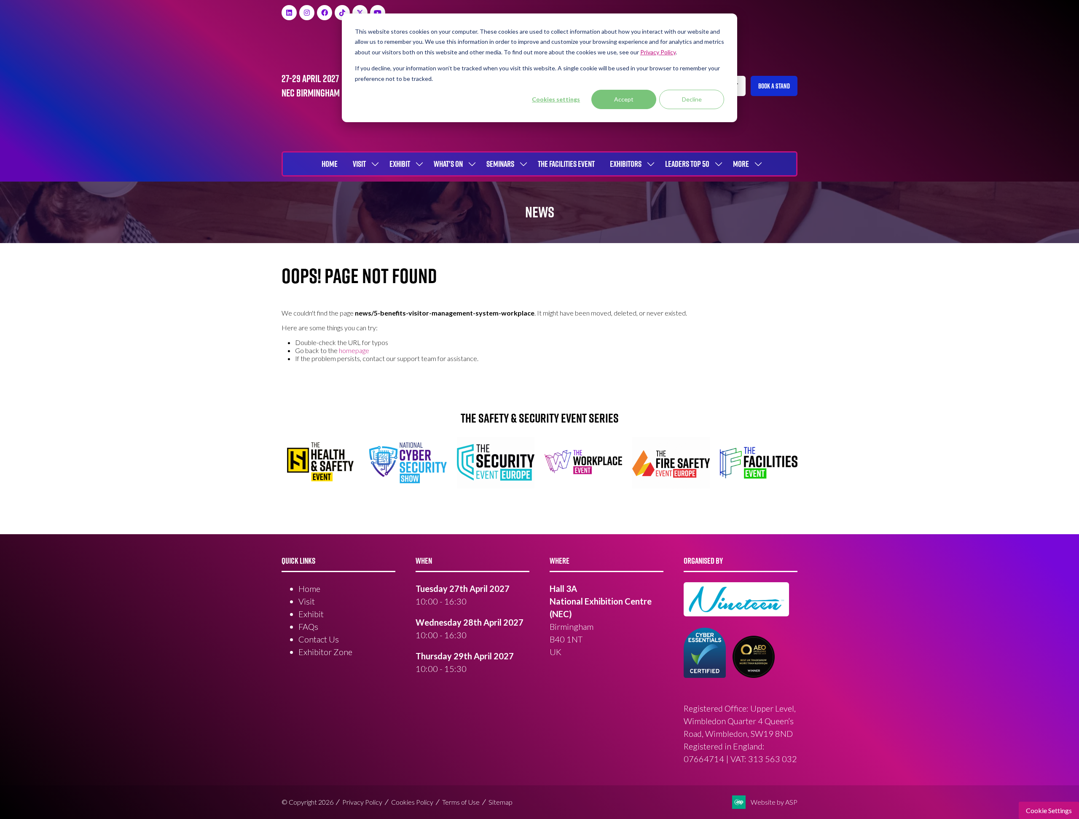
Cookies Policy (412, 802)
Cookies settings (556, 99)
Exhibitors (625, 164)
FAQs (308, 626)
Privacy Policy (362, 802)
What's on (448, 164)
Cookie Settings (1049, 810)
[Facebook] (324, 12)
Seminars (500, 164)
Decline (692, 99)
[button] (774, 86)
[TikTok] (342, 12)
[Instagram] (306, 12)
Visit (359, 164)
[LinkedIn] (289, 12)
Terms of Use (461, 802)
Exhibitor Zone (325, 652)
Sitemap (501, 802)
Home (330, 164)
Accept (623, 99)
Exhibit (399, 164)
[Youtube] (377, 12)
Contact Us (318, 639)
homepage (354, 350)
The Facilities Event (566, 164)
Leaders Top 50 (687, 164)
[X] (360, 12)
